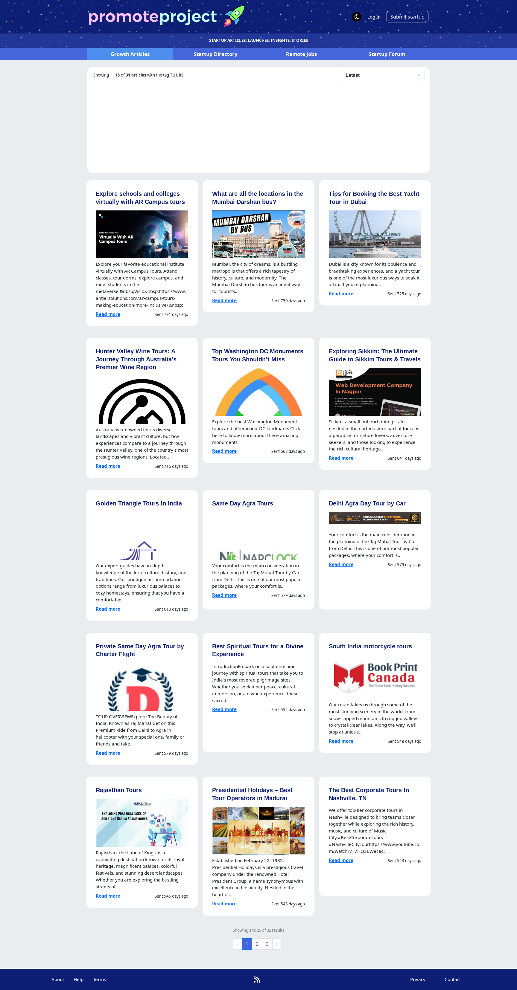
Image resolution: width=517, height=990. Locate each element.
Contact (453, 979)
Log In (374, 17)
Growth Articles (130, 54)
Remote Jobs (301, 54)
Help (78, 979)
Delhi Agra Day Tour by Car (367, 503)
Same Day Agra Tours (242, 503)
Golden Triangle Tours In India (139, 503)
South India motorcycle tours (370, 646)
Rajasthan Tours (119, 789)
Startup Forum (387, 54)
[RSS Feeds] (257, 979)
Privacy (417, 979)
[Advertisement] (258, 126)
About (57, 979)
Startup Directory (216, 54)
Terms (99, 979)
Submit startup (407, 16)
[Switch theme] (356, 17)
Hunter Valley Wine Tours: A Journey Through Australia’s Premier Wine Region (136, 359)
